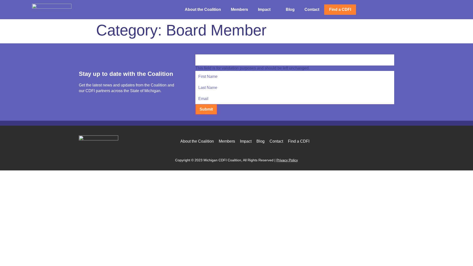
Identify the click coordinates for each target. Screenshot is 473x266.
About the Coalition (203, 9)
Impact (264, 9)
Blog (290, 9)
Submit (206, 109)
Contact (311, 9)
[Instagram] (383, 9)
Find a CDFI (340, 9)
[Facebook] (366, 9)
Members (239, 9)
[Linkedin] (375, 9)
